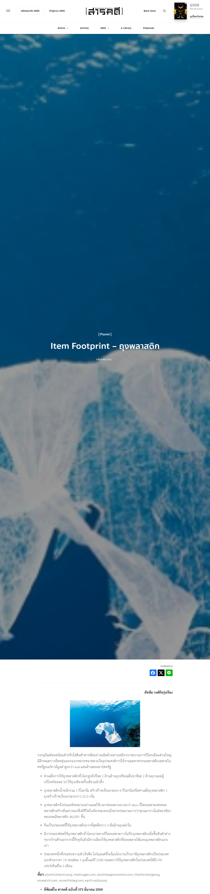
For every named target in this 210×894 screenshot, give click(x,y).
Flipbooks (148, 28)
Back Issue (150, 11)
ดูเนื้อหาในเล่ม (196, 16)
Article (61, 28)
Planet (105, 334)
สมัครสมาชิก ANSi (30, 11)
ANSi (103, 28)
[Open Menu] (8, 10)
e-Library (126, 28)
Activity (84, 28)
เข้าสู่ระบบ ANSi (57, 11)
